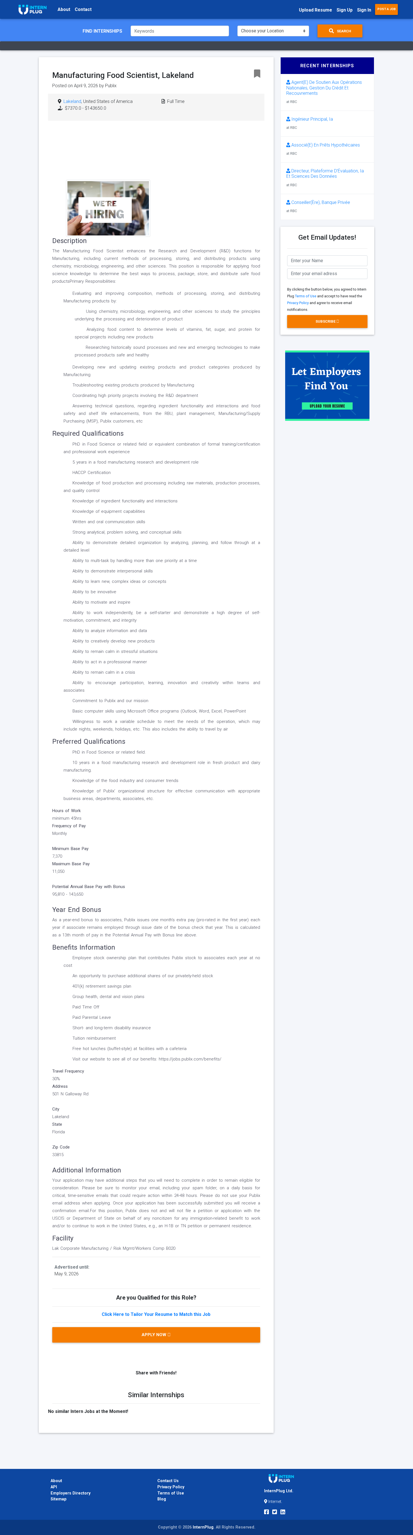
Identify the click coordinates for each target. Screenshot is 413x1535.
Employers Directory (70, 1493)
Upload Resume (315, 10)
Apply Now (154, 1334)
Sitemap (59, 1499)
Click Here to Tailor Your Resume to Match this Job (156, 1314)
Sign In (364, 10)
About (64, 9)
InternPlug (203, 1527)
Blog (161, 1499)
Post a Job (386, 9)
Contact (83, 9)
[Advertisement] (199, 170)
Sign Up (345, 10)
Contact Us (168, 1480)
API (54, 1487)
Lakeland (72, 101)
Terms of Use (305, 296)
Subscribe (326, 321)
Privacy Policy (298, 303)
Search (343, 31)
